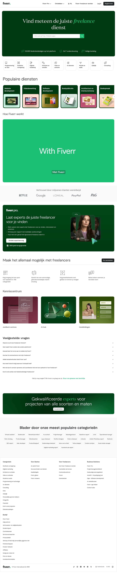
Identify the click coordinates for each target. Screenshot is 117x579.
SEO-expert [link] (10, 443)
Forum (61, 475)
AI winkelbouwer (92, 481)
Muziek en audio (7, 478)
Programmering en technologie (11, 481)
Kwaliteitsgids (34, 472)
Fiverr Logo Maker (92, 484)
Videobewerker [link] (33, 439)
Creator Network (8, 547)
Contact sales (91, 487)
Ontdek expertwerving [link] (16, 240)
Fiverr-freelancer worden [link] (84, 3)
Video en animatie (8, 475)
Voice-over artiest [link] (64, 443)
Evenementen (63, 478)
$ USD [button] (108, 566)
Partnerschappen (8, 543)
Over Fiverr (6, 519)
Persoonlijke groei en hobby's (11, 497)
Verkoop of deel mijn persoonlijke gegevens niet (16, 540)
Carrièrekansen (7, 531)
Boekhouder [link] (21, 434)
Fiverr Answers (35, 478)
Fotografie (5, 500)
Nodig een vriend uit (8, 553)
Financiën (5, 503)
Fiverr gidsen (34, 475)
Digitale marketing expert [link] (51, 447)
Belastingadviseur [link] (71, 434)
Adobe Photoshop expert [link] (97, 439)
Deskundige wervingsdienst (94, 472)
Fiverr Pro (90, 466)
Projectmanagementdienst (94, 469)
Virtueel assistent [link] (9, 434)
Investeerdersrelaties (9, 559)
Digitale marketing (8, 469)
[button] (47, 4)
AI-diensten (6, 484)
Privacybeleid (7, 537)
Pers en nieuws (7, 556)
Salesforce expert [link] (84, 434)
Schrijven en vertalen (9, 472)
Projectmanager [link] (57, 434)
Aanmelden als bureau (65, 469)
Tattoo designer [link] (76, 443)
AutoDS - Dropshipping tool (95, 475)
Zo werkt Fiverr (35, 466)
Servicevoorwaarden (9, 534)
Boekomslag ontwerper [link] (48, 443)
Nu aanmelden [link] (108, 260)
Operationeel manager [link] (106, 434)
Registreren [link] (109, 3)
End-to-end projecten (9, 506)
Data (4, 490)
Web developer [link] (21, 443)
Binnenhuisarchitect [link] (34, 434)
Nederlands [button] (100, 566)
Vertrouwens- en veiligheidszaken (12, 525)
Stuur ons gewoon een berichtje (74, 378)
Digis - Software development (95, 478)
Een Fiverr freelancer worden (67, 466)
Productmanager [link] (20, 439)
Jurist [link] (94, 434)
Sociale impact (7, 528)
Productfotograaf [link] (34, 443)
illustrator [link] (110, 439)
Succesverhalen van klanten (39, 469)
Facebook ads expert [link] (67, 447)
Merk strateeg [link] (8, 439)
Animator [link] (83, 439)
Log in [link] (99, 3)
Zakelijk (5, 494)
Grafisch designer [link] (59, 439)
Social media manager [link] (104, 443)
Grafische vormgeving (9, 466)
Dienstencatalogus (8, 509)
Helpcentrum (6, 522)
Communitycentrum (64, 472)
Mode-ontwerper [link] (72, 439)
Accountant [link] (46, 434)
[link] (73, 566)
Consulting (6, 487)
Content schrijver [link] (90, 443)
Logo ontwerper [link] (45, 439)
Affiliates (5, 550)
